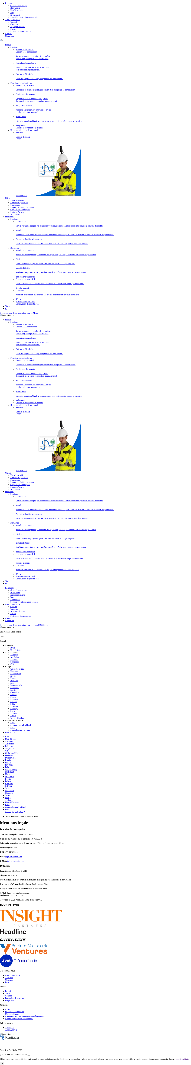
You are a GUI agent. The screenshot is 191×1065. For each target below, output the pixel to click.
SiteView (23, 164)
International (10, 732)
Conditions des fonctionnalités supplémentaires (24, 1016)
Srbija (12, 704)
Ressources (9, 3)
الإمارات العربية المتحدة (20, 730)
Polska (13, 697)
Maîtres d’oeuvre (17, 212)
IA (6, 308)
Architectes (15, 214)
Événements (15, 15)
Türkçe (13, 716)
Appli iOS (9, 1027)
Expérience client (17, 10)
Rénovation (20, 299)
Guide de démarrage (18, 5)
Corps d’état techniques (20, 210)
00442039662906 (40, 625)
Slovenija (14, 709)
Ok (2, 1064)
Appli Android (11, 1030)
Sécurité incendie (23, 288)
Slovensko (14, 706)
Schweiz (13, 702)
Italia (12, 683)
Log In (29, 313)
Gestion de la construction (33, 55)
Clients (8, 198)
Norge (13, 690)
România (14, 699)
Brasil (12, 648)
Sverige (13, 713)
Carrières (14, 24)
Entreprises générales (19, 203)
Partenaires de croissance (20, 31)
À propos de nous (12, 19)
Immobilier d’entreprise (25, 277)
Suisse (13, 711)
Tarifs (7, 306)
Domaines (9, 217)
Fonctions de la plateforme (21, 83)
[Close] (29, 1055)
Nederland (14, 687)
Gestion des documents (36, 97)
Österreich (14, 692)
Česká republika (17, 669)
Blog (12, 12)
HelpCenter (15, 8)
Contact (13, 22)
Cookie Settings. (182, 1059)
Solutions (14, 47)
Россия (13, 694)
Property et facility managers (22, 207)
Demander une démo (9, 313)
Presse (13, 29)
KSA (12, 723)
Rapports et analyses (33, 108)
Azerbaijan (14, 657)
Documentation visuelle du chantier (24, 130)
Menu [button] (35, 313)
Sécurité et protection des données (24, 17)
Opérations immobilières (32, 66)
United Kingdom (17, 718)
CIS (12, 664)
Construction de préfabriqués (27, 304)
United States (15, 650)
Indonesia (14, 659)
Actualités (9, 977)
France (13, 678)
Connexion (9, 36)
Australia (14, 655)
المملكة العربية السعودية (20, 725)
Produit (8, 45)
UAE (12, 727)
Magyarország (16, 685)
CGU (7, 1009)
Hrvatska (14, 680)
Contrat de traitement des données (19, 1019)
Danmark (14, 671)
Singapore (14, 662)
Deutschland (15, 673)
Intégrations (20, 125)
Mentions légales (12, 1014)
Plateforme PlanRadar (25, 49)
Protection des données (14, 1012)
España (13, 676)
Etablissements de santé (25, 301)
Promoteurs (15, 205)
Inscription (22, 313)
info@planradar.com (15, 861)
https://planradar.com (13, 856)
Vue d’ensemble (17, 200)
